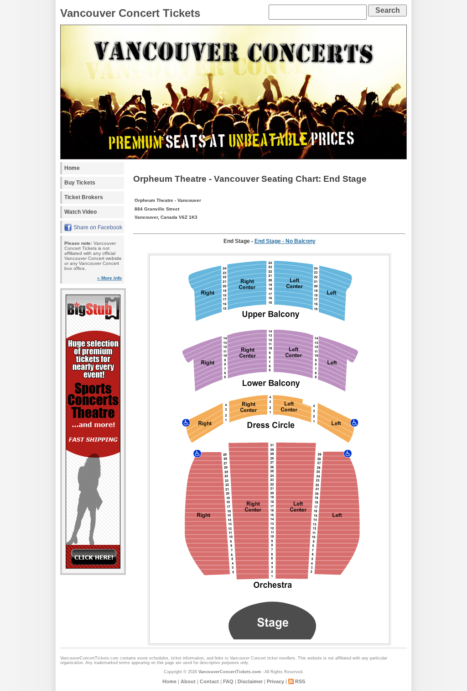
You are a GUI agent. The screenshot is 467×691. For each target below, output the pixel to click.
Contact (209, 681)
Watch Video (80, 212)
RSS (300, 681)
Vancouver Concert (248, 658)
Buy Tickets (79, 182)
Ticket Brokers (83, 197)
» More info (109, 277)
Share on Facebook (97, 227)
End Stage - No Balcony (285, 241)
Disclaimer (250, 681)
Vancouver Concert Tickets (130, 13)
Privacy (275, 681)
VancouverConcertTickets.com (229, 672)
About (188, 681)
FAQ (228, 681)
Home (72, 168)
